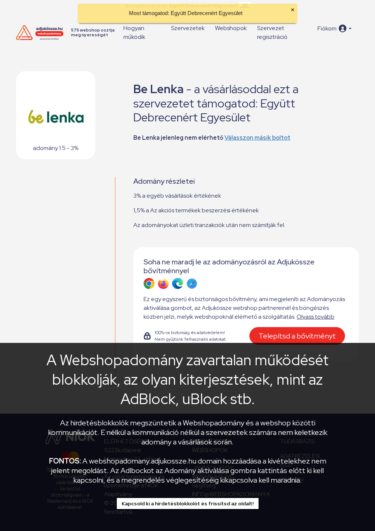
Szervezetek (188, 28)
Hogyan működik (134, 32)
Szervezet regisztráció (272, 32)
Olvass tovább (315, 317)
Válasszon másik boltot (257, 138)
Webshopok (231, 28)
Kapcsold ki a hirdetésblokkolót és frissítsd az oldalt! (188, 503)
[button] (334, 28)
